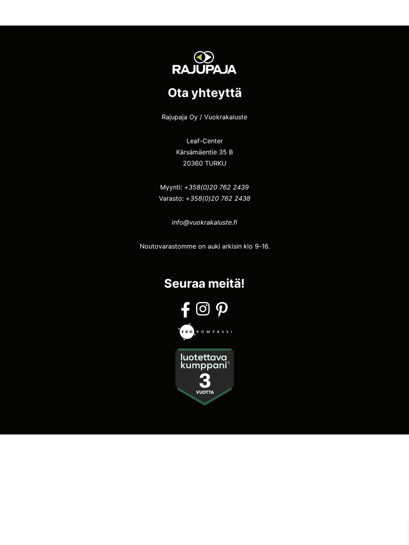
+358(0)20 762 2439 (216, 187)
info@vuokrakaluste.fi (204, 222)
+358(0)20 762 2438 (218, 198)
